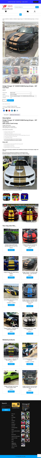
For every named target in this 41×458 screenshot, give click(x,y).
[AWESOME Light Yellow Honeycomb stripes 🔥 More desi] (27, 418)
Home (4, 18)
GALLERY (13, 425)
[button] (37, 25)
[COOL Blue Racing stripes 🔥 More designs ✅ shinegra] (23, 414)
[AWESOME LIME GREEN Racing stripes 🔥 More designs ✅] (27, 414)
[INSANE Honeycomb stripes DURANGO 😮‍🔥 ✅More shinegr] (23, 422)
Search (37, 7)
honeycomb (13, 107)
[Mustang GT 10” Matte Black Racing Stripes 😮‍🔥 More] (27, 431)
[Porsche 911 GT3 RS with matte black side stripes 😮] (23, 444)
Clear (11, 97)
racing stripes (17, 107)
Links (12, 432)
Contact (13, 422)
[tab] (20, 14)
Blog (12, 415)
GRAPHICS (7, 18)
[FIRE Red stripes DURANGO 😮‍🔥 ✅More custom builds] (23, 436)
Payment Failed (14, 437)
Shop (12, 441)
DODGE (15, 106)
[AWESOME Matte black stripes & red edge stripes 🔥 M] (23, 431)
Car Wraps (13, 417)
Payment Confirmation (16, 436)
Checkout (13, 420)
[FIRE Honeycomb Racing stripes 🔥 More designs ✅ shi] (23, 418)
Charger (12, 106)
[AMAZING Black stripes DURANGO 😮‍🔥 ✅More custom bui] (23, 440)
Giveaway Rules (14, 427)
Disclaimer (13, 424)
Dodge (9, 107)
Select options (11, 277)
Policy (13, 439)
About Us (13, 413)
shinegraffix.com (7, 9)
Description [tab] (6, 114)
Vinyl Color (5, 92)
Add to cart (10, 100)
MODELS (11, 18)
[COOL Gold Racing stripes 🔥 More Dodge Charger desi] (27, 427)
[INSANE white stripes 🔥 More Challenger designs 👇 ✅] (27, 436)
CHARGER (15, 18)
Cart (12, 419)
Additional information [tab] (14, 114)
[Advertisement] (35, 418)
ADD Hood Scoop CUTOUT (6, 96)
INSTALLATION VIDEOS (16, 431)
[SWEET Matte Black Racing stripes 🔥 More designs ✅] (23, 427)
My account (14, 434)
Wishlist (13, 447)
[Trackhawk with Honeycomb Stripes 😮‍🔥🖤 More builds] (27, 422)
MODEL (4, 94)
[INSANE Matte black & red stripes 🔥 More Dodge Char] (27, 440)
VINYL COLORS (14, 446)
